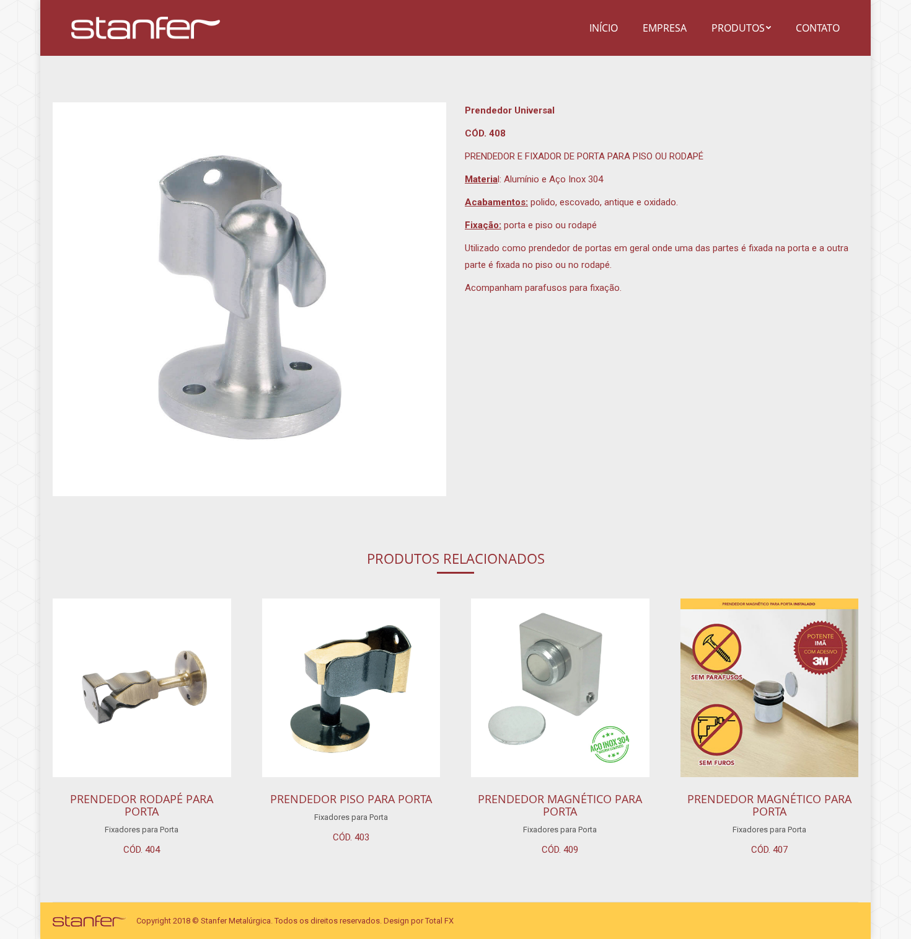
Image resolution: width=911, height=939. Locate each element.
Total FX (439, 920)
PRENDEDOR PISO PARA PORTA (351, 799)
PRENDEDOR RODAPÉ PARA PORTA (141, 805)
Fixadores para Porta (141, 829)
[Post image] (142, 688)
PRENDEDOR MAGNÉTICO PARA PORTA (560, 805)
